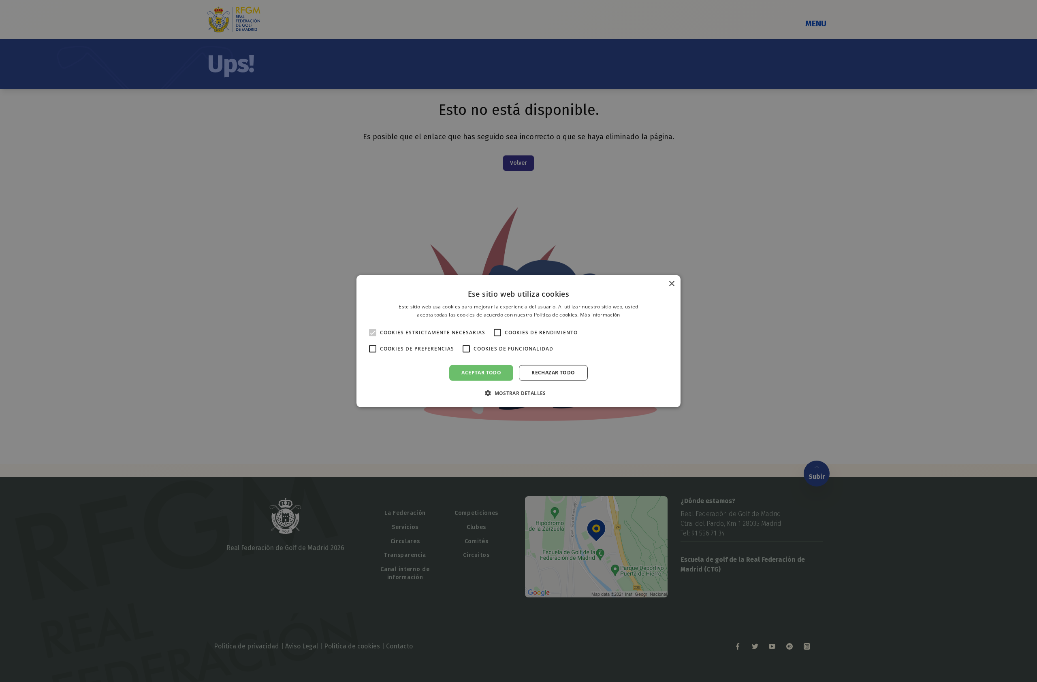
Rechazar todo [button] (553, 372)
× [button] (671, 283)
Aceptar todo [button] (481, 372)
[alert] (518, 341)
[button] (518, 393)
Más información (600, 314)
